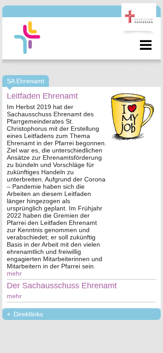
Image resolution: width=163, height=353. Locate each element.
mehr (14, 273)
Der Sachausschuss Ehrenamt (62, 285)
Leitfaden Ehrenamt (42, 95)
